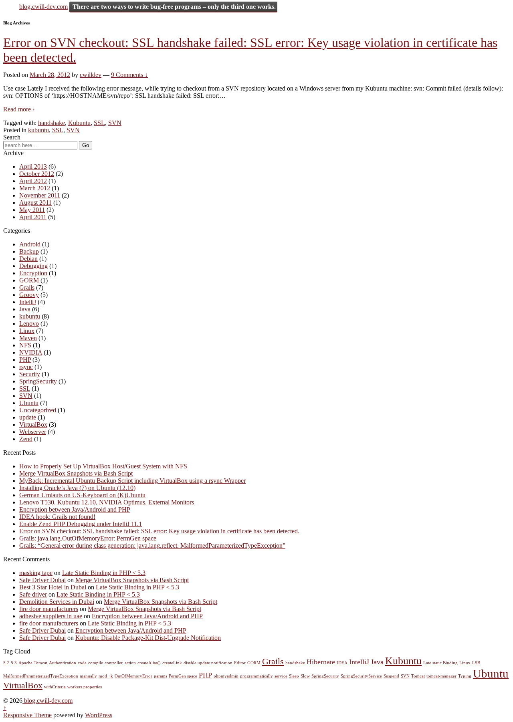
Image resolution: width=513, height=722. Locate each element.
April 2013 (33, 166)
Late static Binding (440, 663)
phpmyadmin (226, 676)
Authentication (62, 663)
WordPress (98, 715)
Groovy (29, 294)
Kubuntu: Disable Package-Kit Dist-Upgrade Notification (148, 637)
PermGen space (183, 676)
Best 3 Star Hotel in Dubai (52, 587)
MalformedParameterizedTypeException (40, 676)
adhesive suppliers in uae (50, 616)
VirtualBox (33, 424)
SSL (99, 122)
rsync (26, 366)
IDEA (342, 663)
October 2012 (36, 173)
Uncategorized (37, 410)
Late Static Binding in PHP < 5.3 (103, 572)
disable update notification (208, 663)
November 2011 (39, 195)
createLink (172, 663)
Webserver (32, 431)
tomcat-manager (441, 676)
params (160, 676)
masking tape (36, 572)
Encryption (33, 273)
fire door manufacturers (48, 608)
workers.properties (84, 687)
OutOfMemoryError (133, 676)
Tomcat (418, 676)
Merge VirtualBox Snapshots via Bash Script (76, 473)
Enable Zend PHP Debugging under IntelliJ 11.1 (80, 523)
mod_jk (106, 676)
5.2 (6, 663)
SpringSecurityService (361, 676)
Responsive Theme (27, 715)
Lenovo (29, 323)
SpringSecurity (38, 381)
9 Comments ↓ (129, 74)
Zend (25, 439)
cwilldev (90, 74)
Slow (305, 676)
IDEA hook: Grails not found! (57, 516)
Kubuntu (79, 122)
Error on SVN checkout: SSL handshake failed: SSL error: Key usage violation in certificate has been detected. (159, 531)
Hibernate (321, 662)
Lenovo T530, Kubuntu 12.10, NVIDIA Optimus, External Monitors (106, 502)
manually (88, 676)
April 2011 (32, 217)
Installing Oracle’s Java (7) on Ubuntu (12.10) (77, 487)
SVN (114, 122)
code (82, 663)
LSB (476, 663)
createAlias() (149, 663)
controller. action (120, 663)
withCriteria (55, 687)
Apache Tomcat (32, 663)
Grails (26, 287)
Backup (29, 251)
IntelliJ (27, 301)
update (27, 417)
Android (29, 244)
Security (29, 374)
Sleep (294, 676)
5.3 (14, 663)
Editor (240, 663)
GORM (29, 280)
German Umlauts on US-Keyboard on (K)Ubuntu (82, 495)
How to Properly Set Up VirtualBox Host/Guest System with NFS (103, 466)
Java (24, 309)
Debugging (33, 265)
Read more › (18, 109)
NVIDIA (30, 352)
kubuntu (38, 130)
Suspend (391, 676)
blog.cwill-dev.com (43, 6)
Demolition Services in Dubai (56, 601)
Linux (26, 330)
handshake (51, 122)
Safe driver (33, 594)
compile (95, 663)
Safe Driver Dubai (42, 580)
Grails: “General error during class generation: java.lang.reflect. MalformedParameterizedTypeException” (152, 545)
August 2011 (35, 202)
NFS (25, 345)
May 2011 (32, 209)
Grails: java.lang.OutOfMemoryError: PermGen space (87, 538)
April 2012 (33, 180)
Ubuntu (28, 402)
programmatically (256, 676)
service (281, 676)
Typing (464, 676)
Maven (28, 338)
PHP (25, 359)
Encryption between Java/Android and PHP (74, 509)
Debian (28, 258)
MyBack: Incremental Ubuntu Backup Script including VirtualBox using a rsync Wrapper (132, 480)
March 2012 (34, 188)
